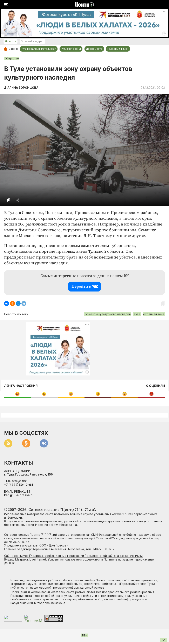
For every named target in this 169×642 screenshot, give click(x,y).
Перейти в (81, 286)
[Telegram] (23, 303)
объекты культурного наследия (108, 314)
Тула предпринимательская (38, 48)
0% (17, 394)
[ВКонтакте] (6, 303)
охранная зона (153, 314)
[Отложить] (8, 200)
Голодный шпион (117, 48)
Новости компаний (77, 580)
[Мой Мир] (18, 303)
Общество (12, 58)
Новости (10, 41)
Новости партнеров (111, 580)
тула (137, 314)
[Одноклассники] (12, 303)
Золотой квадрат (32, 41)
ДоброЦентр (94, 48)
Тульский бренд (71, 48)
